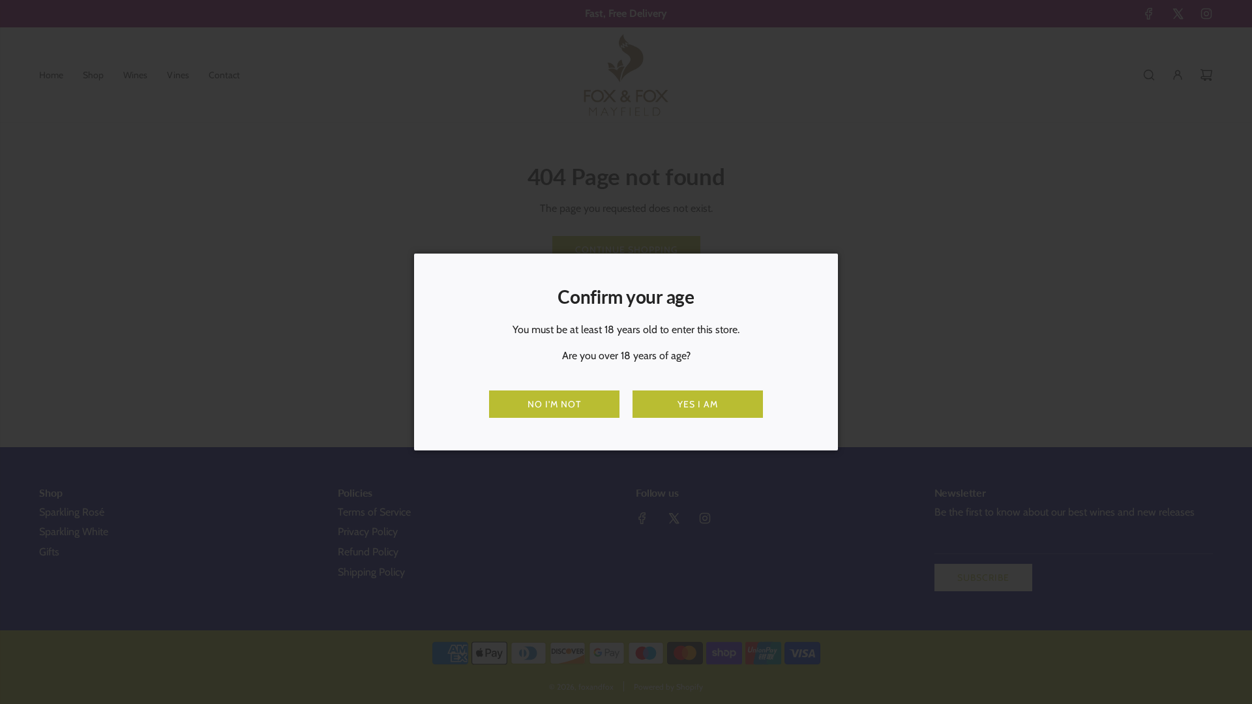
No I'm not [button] (554, 404)
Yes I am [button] (698, 404)
